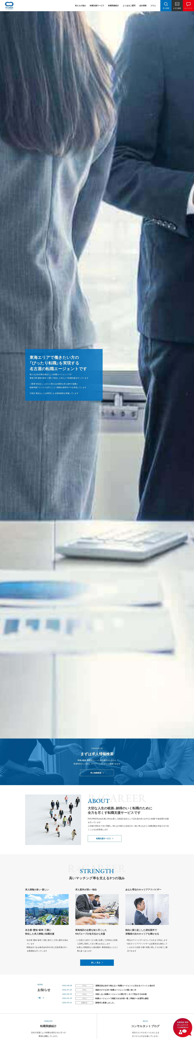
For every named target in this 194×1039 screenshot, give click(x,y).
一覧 (39, 998)
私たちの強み (80, 6)
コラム (153, 6)
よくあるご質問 (129, 6)
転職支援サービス (97, 6)
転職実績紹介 (113, 6)
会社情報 (143, 6)
